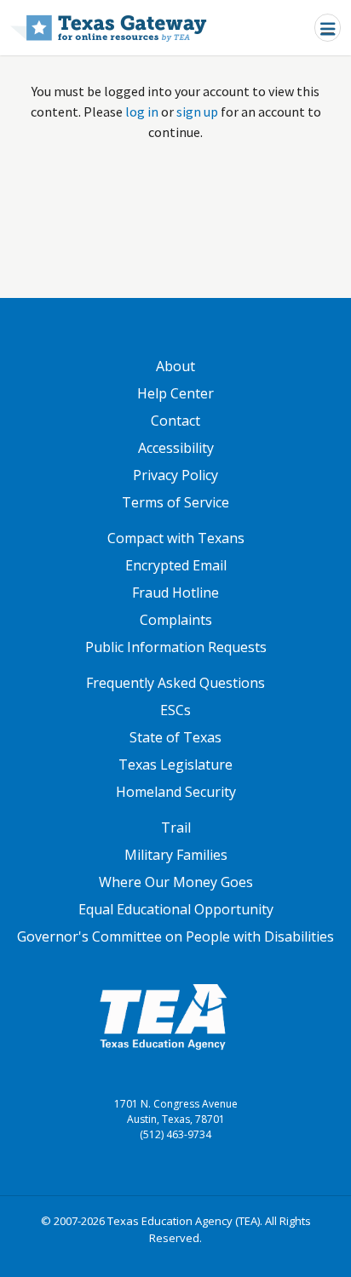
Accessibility (176, 447)
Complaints (176, 619)
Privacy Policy (175, 475)
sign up (197, 111)
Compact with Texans (176, 538)
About (175, 366)
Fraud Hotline (175, 592)
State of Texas (175, 737)
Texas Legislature (175, 764)
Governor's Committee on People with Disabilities (175, 936)
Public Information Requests (176, 647)
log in (141, 111)
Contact (175, 420)
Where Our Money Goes (176, 882)
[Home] (108, 27)
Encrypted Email (176, 565)
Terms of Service (175, 502)
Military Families (175, 854)
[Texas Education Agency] (163, 1015)
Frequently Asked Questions (175, 682)
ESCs (175, 710)
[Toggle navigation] (327, 28)
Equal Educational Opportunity (175, 909)
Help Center (175, 393)
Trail (176, 827)
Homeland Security (176, 791)
